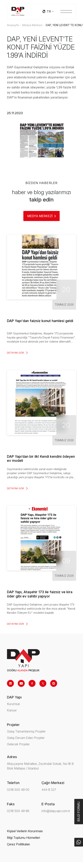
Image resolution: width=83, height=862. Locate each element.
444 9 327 (49, 790)
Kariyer (12, 710)
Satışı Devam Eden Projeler (26, 738)
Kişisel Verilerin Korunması (25, 831)
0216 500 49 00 (18, 790)
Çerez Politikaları (18, 844)
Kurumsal (13, 704)
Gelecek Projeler (18, 744)
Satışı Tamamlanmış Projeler (26, 731)
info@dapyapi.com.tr (56, 811)
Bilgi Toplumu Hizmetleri (23, 838)
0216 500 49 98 (18, 811)
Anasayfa (13, 25)
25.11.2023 (15, 113)
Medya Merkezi (32, 25)
